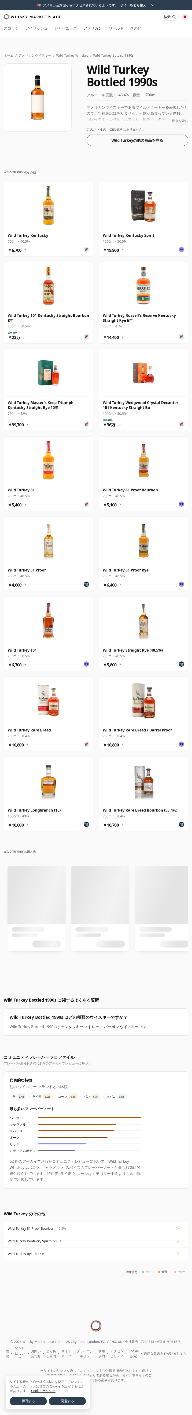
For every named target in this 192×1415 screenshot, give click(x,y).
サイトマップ (66, 1353)
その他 (135, 28)
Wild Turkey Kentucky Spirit (29, 1241)
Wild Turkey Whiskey (72, 55)
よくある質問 (51, 1353)
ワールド (116, 28)
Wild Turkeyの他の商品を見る (137, 140)
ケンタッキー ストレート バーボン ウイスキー (100, 1026)
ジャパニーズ (65, 28)
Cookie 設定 (134, 1353)
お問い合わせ (36, 1353)
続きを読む (180, 120)
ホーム (9, 55)
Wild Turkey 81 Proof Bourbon (31, 1228)
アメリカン (92, 28)
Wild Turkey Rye (20, 1254)
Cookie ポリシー (43, 1390)
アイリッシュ (36, 28)
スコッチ (11, 28)
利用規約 (101, 1353)
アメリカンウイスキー (34, 55)
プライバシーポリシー (85, 1353)
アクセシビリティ (116, 1353)
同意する (67, 1401)
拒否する (28, 1401)
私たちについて (20, 1353)
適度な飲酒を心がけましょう (165, 1353)
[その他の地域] (185, 17)
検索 (7, 1353)
